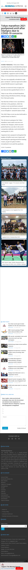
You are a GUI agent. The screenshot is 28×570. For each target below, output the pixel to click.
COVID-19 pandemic (6, 147)
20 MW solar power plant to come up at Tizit (17, 386)
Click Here (23, 19)
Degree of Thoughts (6, 484)
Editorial (3, 491)
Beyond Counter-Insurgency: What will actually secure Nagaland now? (17, 380)
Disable (3, 488)
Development (4, 486)
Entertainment (4, 495)
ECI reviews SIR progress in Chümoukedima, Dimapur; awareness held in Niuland (14, 360)
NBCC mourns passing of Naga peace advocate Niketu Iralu (16, 331)
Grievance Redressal (7, 514)
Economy (3, 489)
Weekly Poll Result (21, 428)
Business (3, 482)
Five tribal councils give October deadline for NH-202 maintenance (16, 324)
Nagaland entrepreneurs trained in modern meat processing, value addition (17, 352)
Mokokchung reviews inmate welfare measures (17, 345)
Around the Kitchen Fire (7, 479)
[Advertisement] (10, 278)
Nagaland (10, 327)
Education (3, 493)
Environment (4, 498)
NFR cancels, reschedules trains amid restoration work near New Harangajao (17, 338)
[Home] (13, 6)
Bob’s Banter (4, 480)
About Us (4, 509)
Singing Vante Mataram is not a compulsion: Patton (16, 373)
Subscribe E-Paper (14, 10)
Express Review (5, 500)
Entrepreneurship (5, 496)
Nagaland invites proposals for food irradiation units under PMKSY (17, 367)
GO (3, 529)
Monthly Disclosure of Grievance (10, 516)
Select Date (4, 523)
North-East (11, 341)
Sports (3, 61)
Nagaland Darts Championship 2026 (11, 237)
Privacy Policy (5, 511)
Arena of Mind (4, 477)
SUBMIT (5, 428)
